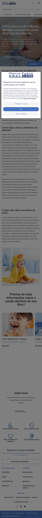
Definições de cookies (21, 103)
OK (21, 109)
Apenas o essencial (21, 113)
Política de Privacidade (30, 98)
